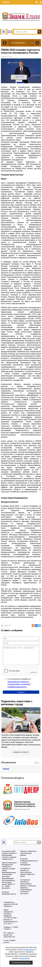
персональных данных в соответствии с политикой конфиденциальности (18, 684)
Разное (6, 769)
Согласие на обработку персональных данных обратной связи (27, 872)
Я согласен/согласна (21, 963)
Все (37, 762)
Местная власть (18, 43)
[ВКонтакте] (36, 625)
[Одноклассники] (33, 625)
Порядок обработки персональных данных (28, 853)
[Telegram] (39, 625)
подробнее (29, 949)
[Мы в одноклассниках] (40, 2)
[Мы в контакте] (36, 2)
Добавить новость (21, 752)
